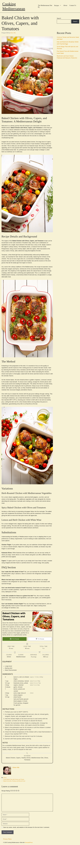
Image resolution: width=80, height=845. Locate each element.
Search (59, 18)
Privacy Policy (7, 839)
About (65, 5)
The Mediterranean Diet (45, 5)
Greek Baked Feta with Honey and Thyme (13, 779)
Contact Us (72, 5)
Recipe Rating (6, 791)
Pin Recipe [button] (41, 639)
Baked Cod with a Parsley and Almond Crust (14, 781)
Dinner (5, 777)
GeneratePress (29, 842)
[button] (39, 7)
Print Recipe (15, 639)
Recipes (56, 5)
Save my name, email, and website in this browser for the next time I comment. (26, 827)
